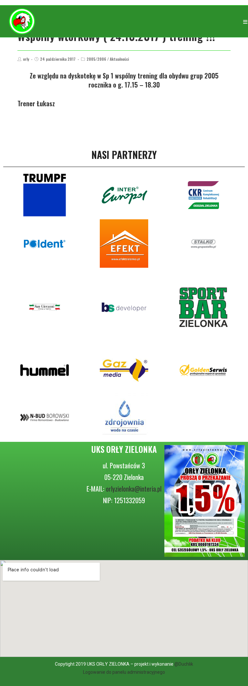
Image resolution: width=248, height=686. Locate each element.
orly (26, 59)
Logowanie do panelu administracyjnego (124, 672)
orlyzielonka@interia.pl (133, 489)
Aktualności (119, 59)
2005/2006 (96, 59)
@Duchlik (183, 664)
